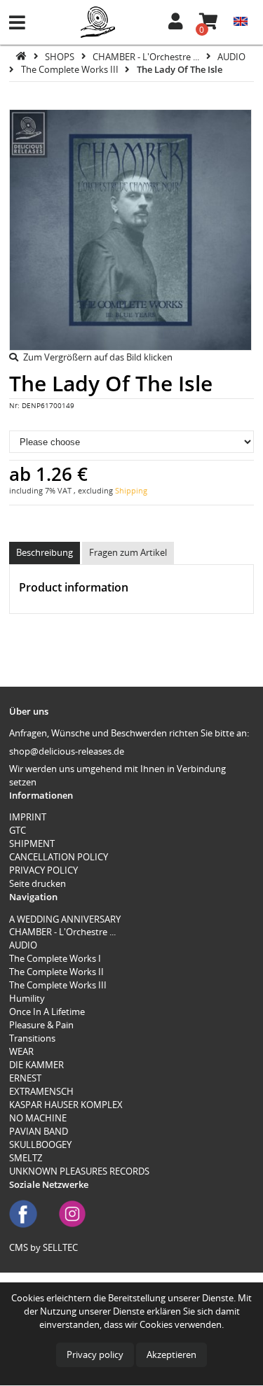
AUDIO (231, 56)
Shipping (131, 490)
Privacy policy (95, 1354)
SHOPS (60, 56)
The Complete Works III (71, 69)
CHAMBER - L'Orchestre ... (147, 56)
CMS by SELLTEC (43, 1247)
